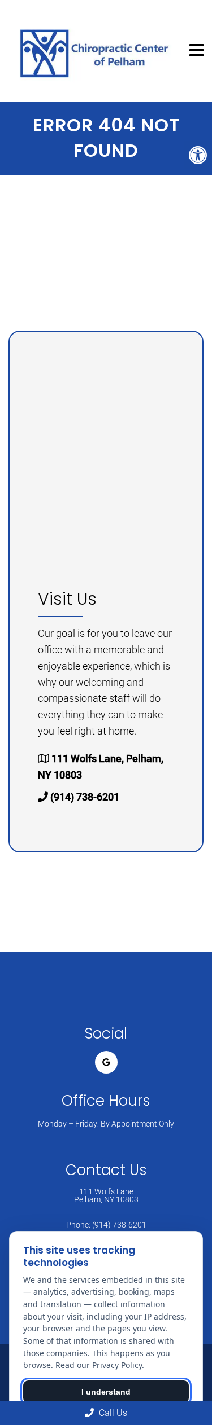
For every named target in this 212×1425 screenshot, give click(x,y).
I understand (106, 1391)
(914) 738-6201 (84, 797)
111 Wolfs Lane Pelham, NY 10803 (106, 1195)
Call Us (112, 1413)
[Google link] (106, 1062)
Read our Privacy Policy (98, 1365)
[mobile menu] (196, 50)
